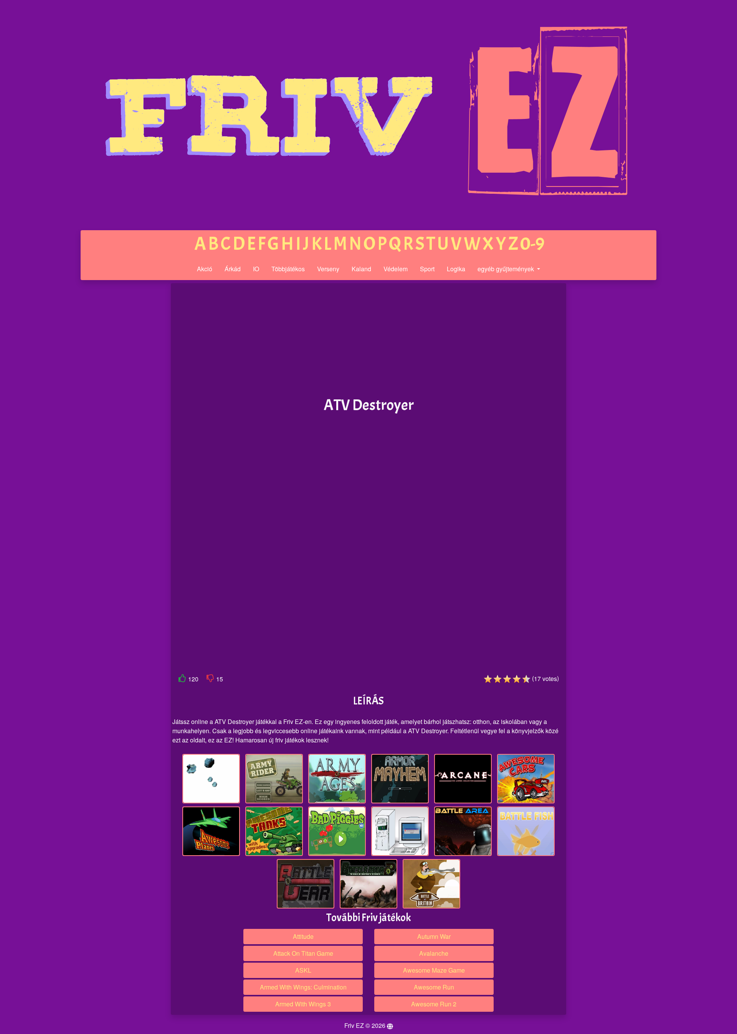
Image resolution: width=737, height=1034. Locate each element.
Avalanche (433, 953)
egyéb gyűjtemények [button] (506, 268)
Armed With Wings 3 (303, 1003)
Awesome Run (434, 987)
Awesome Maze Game (434, 970)
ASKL (303, 970)
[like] (182, 680)
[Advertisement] (112, 402)
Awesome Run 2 (433, 1003)
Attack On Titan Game (303, 953)
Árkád (233, 268)
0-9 (532, 244)
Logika (456, 268)
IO (256, 268)
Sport (427, 268)
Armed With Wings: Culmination (303, 987)
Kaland (361, 268)
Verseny (328, 268)
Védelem (395, 268)
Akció (204, 268)
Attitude (303, 936)
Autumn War (434, 936)
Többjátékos (288, 268)
